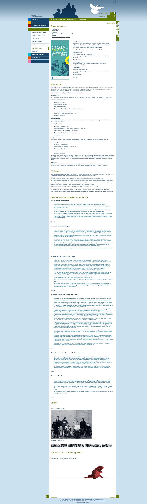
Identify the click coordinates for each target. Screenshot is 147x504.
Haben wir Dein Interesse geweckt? (61, 37)
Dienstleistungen (71, 19)
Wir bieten (54, 32)
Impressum (79, 502)
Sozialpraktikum (56, 29)
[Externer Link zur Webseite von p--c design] (114, 1)
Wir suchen (55, 30)
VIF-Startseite (61, 19)
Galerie (54, 35)
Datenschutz (86, 502)
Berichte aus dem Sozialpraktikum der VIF (62, 33)
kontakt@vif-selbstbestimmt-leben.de (96, 500)
